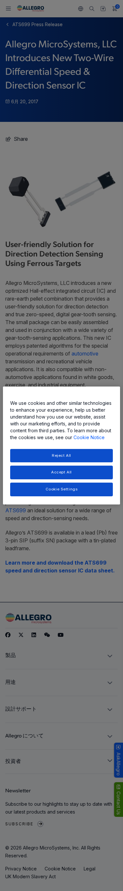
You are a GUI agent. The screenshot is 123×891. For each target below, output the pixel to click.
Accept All (61, 472)
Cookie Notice (89, 437)
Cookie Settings (62, 489)
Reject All (61, 455)
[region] (61, 446)
